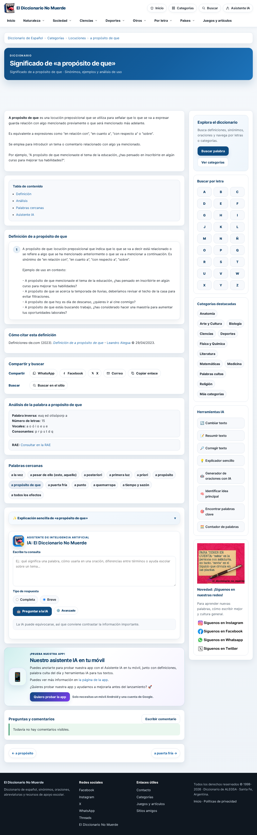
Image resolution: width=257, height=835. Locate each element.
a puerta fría (57, 485)
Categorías (55, 38)
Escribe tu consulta (27, 552)
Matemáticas (210, 364)
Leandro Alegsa (119, 343)
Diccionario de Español (25, 38)
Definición (23, 194)
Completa (27, 599)
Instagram (86, 797)
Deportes (227, 334)
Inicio (11, 21)
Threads (85, 818)
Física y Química (212, 344)
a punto (80, 485)
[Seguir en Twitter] (221, 649)
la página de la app (93, 680)
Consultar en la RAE (36, 445)
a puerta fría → (165, 753)
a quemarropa (104, 485)
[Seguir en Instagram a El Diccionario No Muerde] (221, 563)
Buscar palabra (213, 151)
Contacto (144, 790)
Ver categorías (212, 162)
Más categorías (212, 394)
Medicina (234, 364)
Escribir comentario (160, 719)
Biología (235, 324)
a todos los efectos (26, 495)
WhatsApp (87, 811)
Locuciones (77, 38)
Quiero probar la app (50, 697)
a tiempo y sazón (136, 485)
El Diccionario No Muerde (98, 825)
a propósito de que (104, 38)
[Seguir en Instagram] (221, 623)
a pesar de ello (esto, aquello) (53, 475)
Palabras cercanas (30, 208)
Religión (206, 384)
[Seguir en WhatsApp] (221, 640)
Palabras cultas (211, 374)
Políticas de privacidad (220, 801)
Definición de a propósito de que (78, 343)
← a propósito (22, 753)
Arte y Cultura (211, 324)
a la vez (17, 475)
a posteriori (93, 475)
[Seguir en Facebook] (221, 631)
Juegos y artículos (217, 21)
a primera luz (119, 475)
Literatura (207, 354)
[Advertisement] (128, 93)
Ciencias (206, 334)
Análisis (22, 201)
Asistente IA (25, 215)
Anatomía (207, 314)
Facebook (86, 790)
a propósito (164, 475)
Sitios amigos (147, 811)
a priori (142, 475)
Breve (51, 599)
